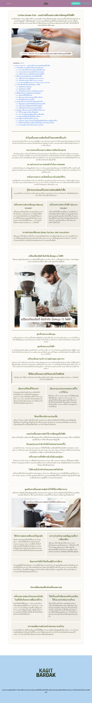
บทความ (9, 3)
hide (22, 63)
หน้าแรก (3, 3)
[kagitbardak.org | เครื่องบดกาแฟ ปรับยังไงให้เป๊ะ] (46, 3)
